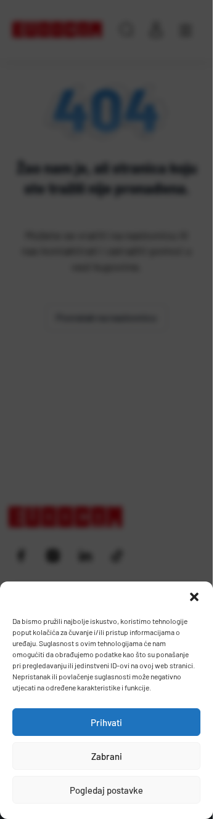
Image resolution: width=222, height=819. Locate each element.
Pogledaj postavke (106, 790)
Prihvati (106, 722)
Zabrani (106, 756)
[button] (194, 597)
